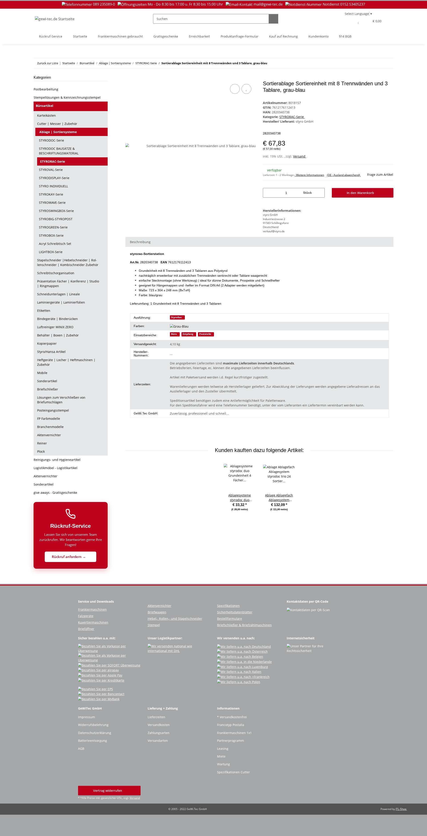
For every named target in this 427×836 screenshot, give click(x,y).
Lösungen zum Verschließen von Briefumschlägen (61, 399)
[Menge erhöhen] (319, 192)
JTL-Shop (401, 809)
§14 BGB (345, 36)
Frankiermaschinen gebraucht (120, 36)
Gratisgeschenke (165, 36)
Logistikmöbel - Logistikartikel (55, 468)
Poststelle (205, 334)
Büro (174, 334)
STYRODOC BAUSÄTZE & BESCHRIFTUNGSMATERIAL (59, 150)
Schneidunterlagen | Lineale (58, 294)
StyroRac (176, 317)
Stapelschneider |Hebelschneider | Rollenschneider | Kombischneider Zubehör (67, 262)
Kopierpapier (47, 343)
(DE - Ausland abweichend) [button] (344, 175)
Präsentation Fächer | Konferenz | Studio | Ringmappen (68, 283)
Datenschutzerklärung (94, 733)
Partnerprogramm (230, 740)
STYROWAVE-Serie (52, 202)
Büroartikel (44, 106)
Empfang (188, 334)
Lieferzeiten (156, 717)
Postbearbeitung (46, 89)
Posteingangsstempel (53, 410)
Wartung (223, 764)
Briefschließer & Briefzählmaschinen (244, 625)
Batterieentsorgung (92, 740)
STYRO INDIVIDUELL (53, 186)
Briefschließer (47, 389)
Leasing (222, 748)
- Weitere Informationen (309, 175)
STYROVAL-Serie (51, 170)
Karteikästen (46, 115)
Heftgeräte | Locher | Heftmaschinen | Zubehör (66, 362)
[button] (349, 21)
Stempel (154, 625)
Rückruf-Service (50, 36)
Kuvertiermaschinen (93, 622)
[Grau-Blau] (181, 326)
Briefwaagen (157, 612)
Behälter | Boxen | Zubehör (58, 335)
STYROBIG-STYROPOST (56, 219)
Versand (299, 156)
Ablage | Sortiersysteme (58, 132)
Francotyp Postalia (230, 725)
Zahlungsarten (158, 733)
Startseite (80, 36)
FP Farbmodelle (48, 418)
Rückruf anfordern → (69, 556)
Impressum (86, 717)
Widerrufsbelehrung (93, 725)
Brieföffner (86, 629)
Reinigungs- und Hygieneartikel (57, 460)
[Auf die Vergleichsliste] (235, 89)
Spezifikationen (228, 606)
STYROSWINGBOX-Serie (56, 211)
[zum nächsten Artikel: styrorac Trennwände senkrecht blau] (388, 63)
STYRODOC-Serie (51, 140)
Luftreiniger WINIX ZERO (55, 327)
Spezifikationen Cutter (233, 772)
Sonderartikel (47, 381)
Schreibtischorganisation (55, 273)
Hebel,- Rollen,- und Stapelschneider (175, 618)
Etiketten (43, 310)
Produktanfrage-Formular (239, 36)
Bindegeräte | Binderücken (57, 319)
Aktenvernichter (49, 435)
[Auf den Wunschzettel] (246, 89)
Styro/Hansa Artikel (51, 352)
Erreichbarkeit (199, 36)
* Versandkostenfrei (232, 717)
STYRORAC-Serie (292, 117)
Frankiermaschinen (92, 609)
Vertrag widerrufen (108, 790)
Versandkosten (159, 725)
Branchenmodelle (50, 427)
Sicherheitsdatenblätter (234, 612)
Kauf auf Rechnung (283, 36)
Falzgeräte (85, 616)
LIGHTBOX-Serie (50, 252)
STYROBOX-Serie (51, 235)
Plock (41, 451)
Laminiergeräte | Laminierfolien (61, 302)
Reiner (42, 443)
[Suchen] (273, 19)
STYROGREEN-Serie (53, 227)
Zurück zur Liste (47, 63)
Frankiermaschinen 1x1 (234, 733)
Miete (221, 756)
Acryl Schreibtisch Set (55, 244)
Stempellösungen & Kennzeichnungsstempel (67, 97)
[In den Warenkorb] (129, 78)
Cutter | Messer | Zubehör (57, 124)
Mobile (42, 373)
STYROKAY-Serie (51, 194)
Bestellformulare (229, 618)
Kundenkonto (318, 36)
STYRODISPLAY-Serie (54, 178)
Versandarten (158, 740)
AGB (81, 748)
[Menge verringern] (268, 192)
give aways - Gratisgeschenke (55, 492)
